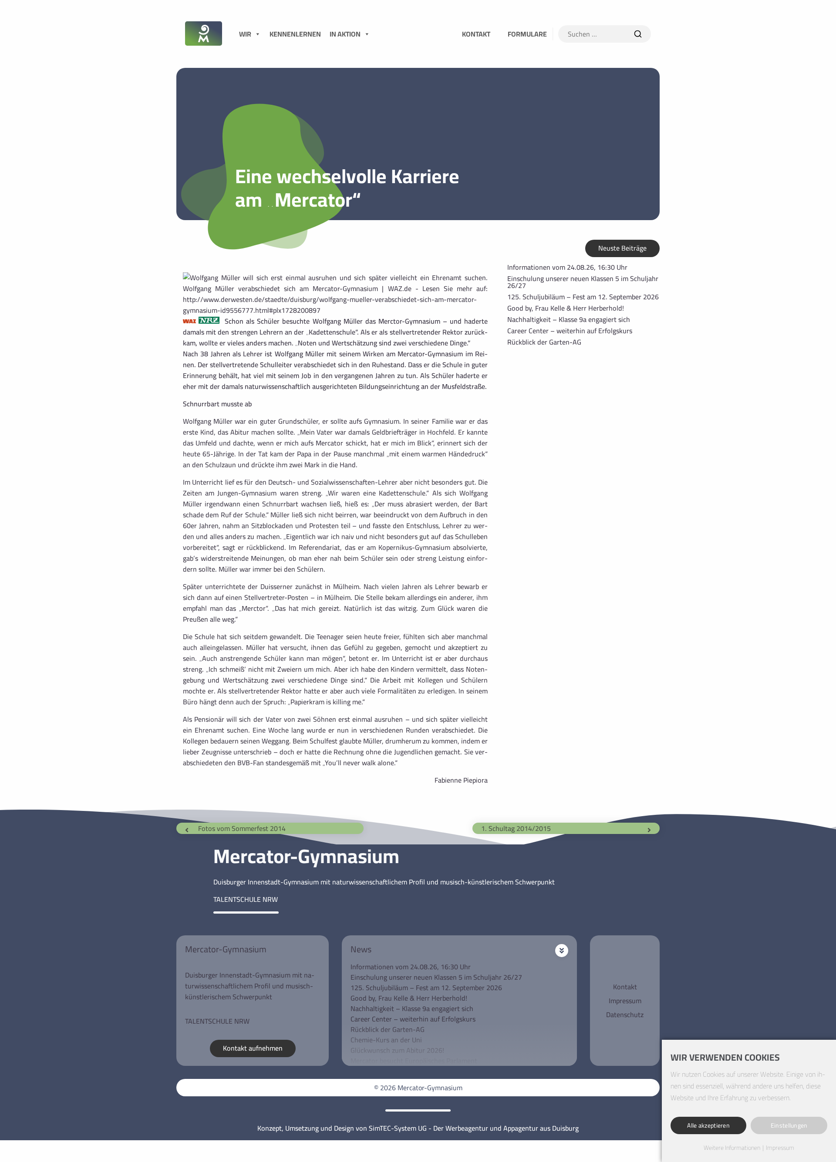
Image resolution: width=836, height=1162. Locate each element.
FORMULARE (527, 33)
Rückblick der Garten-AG (544, 341)
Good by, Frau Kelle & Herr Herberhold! (565, 308)
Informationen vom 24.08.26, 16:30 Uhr (567, 267)
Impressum (625, 1000)
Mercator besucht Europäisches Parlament (414, 1060)
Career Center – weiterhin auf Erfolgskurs (569, 330)
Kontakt (625, 986)
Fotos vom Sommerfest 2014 (242, 828)
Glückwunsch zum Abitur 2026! (397, 1050)
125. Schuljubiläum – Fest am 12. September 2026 (583, 296)
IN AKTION (345, 33)
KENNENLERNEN (295, 33)
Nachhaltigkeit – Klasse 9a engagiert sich (568, 319)
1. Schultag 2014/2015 (516, 828)
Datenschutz (625, 1014)
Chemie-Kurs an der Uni (386, 1039)
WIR (245, 33)
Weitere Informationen (732, 1148)
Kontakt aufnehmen (253, 1048)
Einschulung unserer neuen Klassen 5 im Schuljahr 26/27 (582, 282)
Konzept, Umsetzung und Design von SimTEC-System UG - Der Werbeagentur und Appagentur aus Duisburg (418, 1128)
